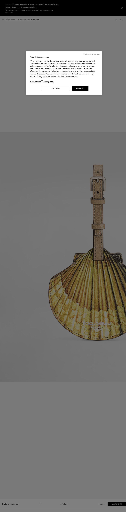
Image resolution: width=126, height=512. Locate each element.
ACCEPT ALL (80, 88)
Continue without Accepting (91, 54)
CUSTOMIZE (56, 88)
